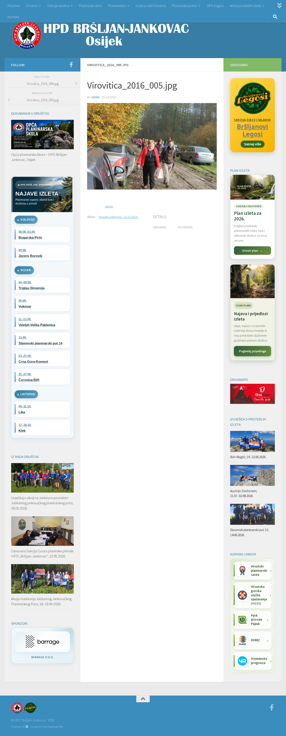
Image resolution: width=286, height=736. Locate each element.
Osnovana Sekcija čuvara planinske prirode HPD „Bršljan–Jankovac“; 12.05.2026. (42, 553)
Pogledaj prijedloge (252, 351)
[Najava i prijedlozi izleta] (252, 281)
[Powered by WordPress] (26, 726)
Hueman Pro (55, 727)
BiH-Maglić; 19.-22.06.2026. (248, 457)
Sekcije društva (58, 5)
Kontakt (13, 17)
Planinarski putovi (184, 5)
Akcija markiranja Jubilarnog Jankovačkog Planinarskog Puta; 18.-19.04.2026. (41, 601)
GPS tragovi (215, 5)
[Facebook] (71, 64)
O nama (32, 5)
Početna (14, 5)
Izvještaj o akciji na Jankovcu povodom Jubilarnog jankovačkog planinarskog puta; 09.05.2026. (42, 503)
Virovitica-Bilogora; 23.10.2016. (118, 217)
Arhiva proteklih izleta (245, 5)
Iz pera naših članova (151, 5)
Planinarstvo (117, 5)
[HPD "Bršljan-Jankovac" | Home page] (100, 34)
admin (95, 97)
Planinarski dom (90, 5)
